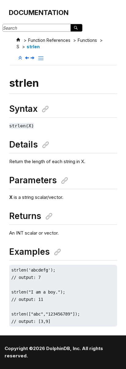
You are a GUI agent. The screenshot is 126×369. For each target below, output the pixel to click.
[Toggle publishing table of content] (41, 58)
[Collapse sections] (21, 58)
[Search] (76, 28)
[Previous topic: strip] (27, 58)
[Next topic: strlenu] (33, 58)
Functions (87, 40)
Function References (49, 40)
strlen (33, 46)
